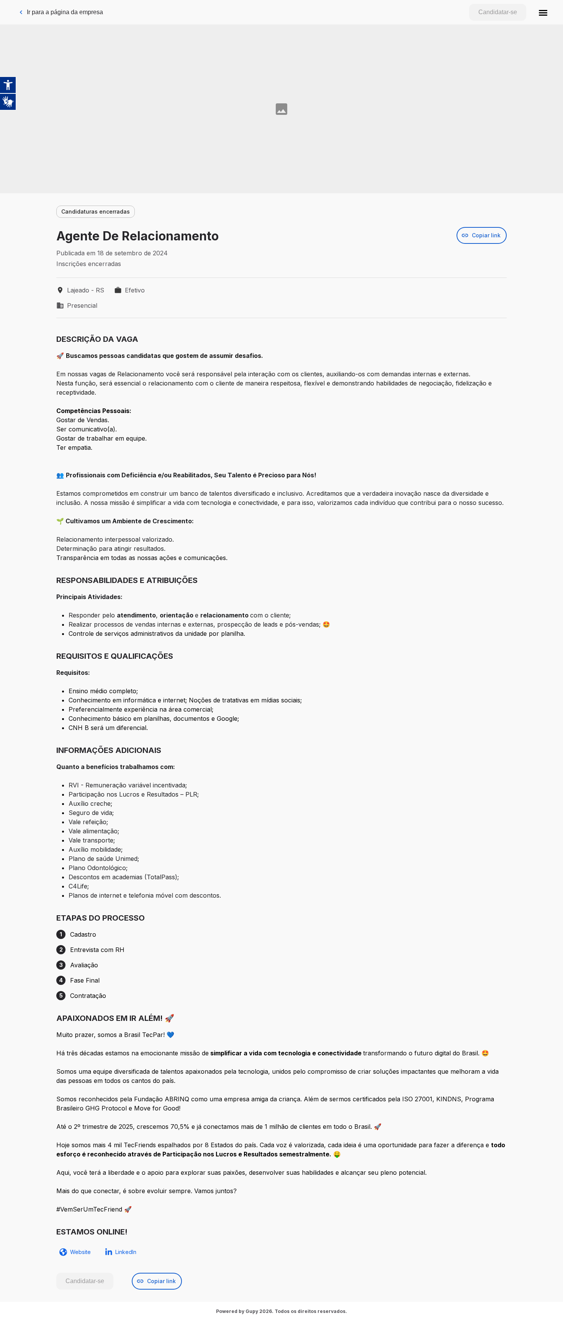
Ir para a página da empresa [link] (65, 12)
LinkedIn (125, 1252)
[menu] (543, 12)
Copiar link (486, 235)
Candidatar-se (497, 12)
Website (80, 1252)
